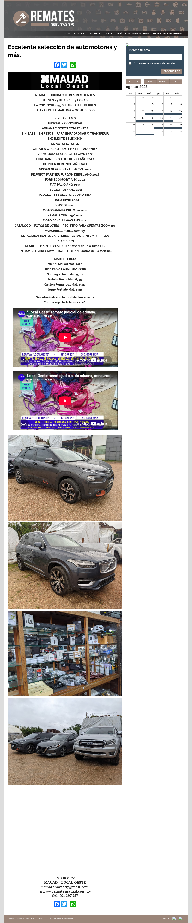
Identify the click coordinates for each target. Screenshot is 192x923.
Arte (109, 33)
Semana (163, 81)
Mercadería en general (168, 33)
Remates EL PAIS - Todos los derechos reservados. (49, 918)
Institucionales (74, 33)
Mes (150, 81)
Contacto (166, 918)
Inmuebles (95, 33)
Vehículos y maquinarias (133, 33)
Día (176, 81)
